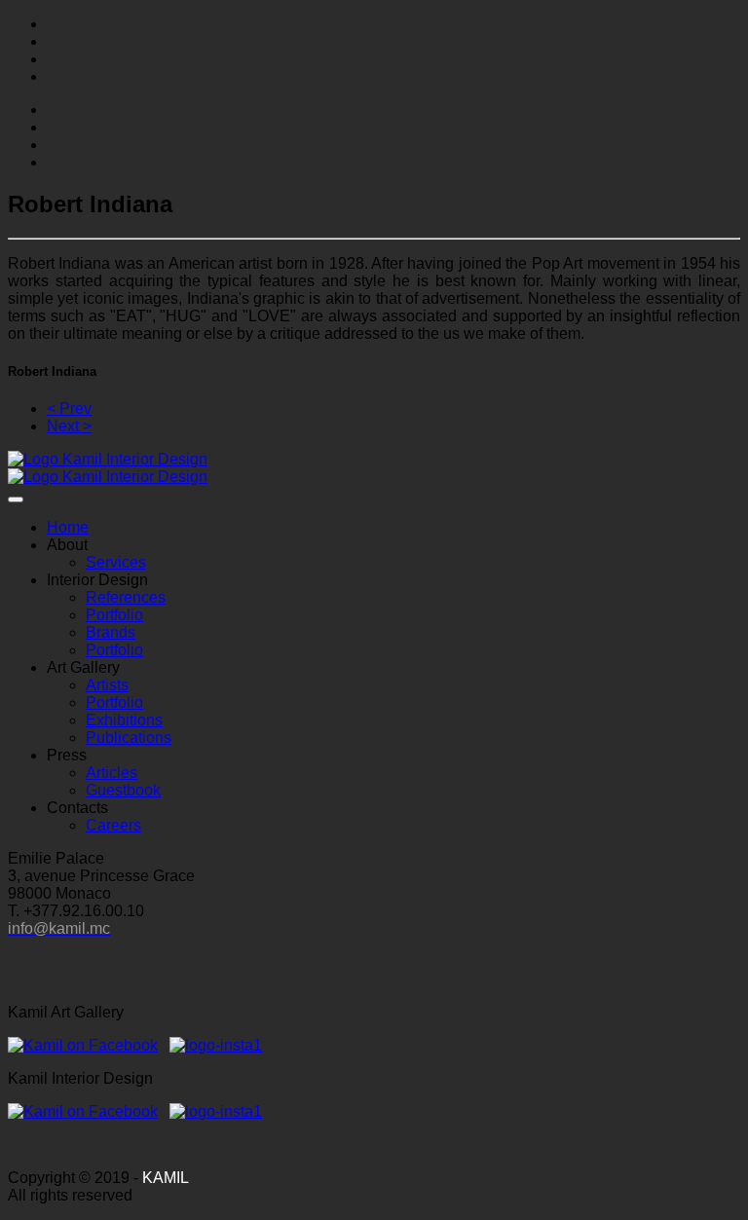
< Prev (69, 408)
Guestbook (123, 790)
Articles (111, 772)
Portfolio (114, 615)
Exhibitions (124, 720)
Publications (128, 737)
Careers (113, 825)
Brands (110, 632)
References (126, 597)
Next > (69, 426)
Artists (107, 685)
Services (116, 562)
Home (68, 527)
